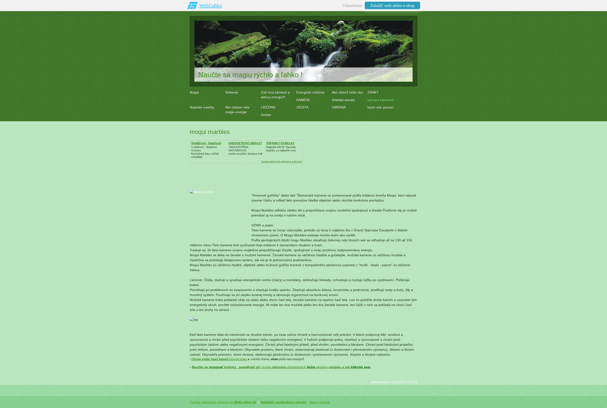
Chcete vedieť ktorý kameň (210, 359)
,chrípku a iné (349, 367)
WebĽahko (210, 5)
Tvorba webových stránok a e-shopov (281, 161)
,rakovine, (279, 367)
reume (266, 367)
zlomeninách (296, 367)
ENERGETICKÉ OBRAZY (245, 143)
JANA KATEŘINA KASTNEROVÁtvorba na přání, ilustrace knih (246, 150)
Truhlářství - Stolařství (206, 143)
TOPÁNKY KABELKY (280, 143)
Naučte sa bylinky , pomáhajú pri (226, 367)
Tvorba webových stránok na (223, 402)
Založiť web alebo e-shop (392, 5)
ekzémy (322, 367)
